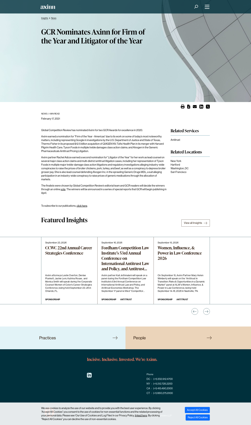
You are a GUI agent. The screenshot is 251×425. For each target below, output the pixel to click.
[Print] (183, 107)
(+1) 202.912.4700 (163, 379)
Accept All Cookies (197, 410)
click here (82, 205)
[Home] (48, 6)
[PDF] (188, 107)
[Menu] (206, 7)
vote (63, 189)
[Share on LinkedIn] (201, 107)
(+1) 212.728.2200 (162, 383)
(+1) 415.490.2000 (163, 388)
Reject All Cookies (198, 417)
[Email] (195, 107)
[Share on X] (208, 107)
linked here (141, 415)
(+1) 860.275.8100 (163, 393)
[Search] (196, 7)
